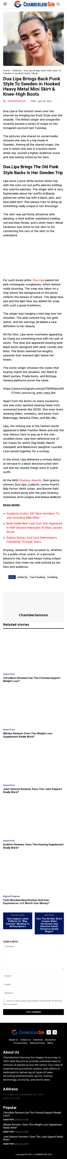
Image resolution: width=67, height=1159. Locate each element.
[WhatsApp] (28, 587)
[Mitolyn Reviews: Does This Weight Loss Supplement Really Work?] (33, 706)
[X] (13, 587)
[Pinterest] (20, 587)
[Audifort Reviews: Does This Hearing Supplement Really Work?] (33, 817)
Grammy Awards (30, 480)
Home (6, 70)
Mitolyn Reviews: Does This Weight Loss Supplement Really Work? (27, 735)
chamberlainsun (16, 101)
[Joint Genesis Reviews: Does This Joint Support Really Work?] (33, 762)
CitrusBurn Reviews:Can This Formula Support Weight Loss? (32, 1114)
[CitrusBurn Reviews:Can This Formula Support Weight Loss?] (33, 651)
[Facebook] (6, 587)
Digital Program (11, 896)
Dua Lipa (38, 280)
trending (52, 577)
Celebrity (17, 70)
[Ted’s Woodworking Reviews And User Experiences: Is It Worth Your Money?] (33, 873)
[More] (35, 587)
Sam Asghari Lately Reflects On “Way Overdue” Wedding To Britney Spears (18, 922)
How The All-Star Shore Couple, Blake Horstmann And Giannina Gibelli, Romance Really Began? (49, 925)
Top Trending (37, 577)
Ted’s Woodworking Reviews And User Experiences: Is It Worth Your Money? (26, 901)
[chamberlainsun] (33, 602)
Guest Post (9, 674)
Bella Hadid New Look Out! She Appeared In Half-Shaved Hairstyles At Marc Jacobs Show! (34, 527)
